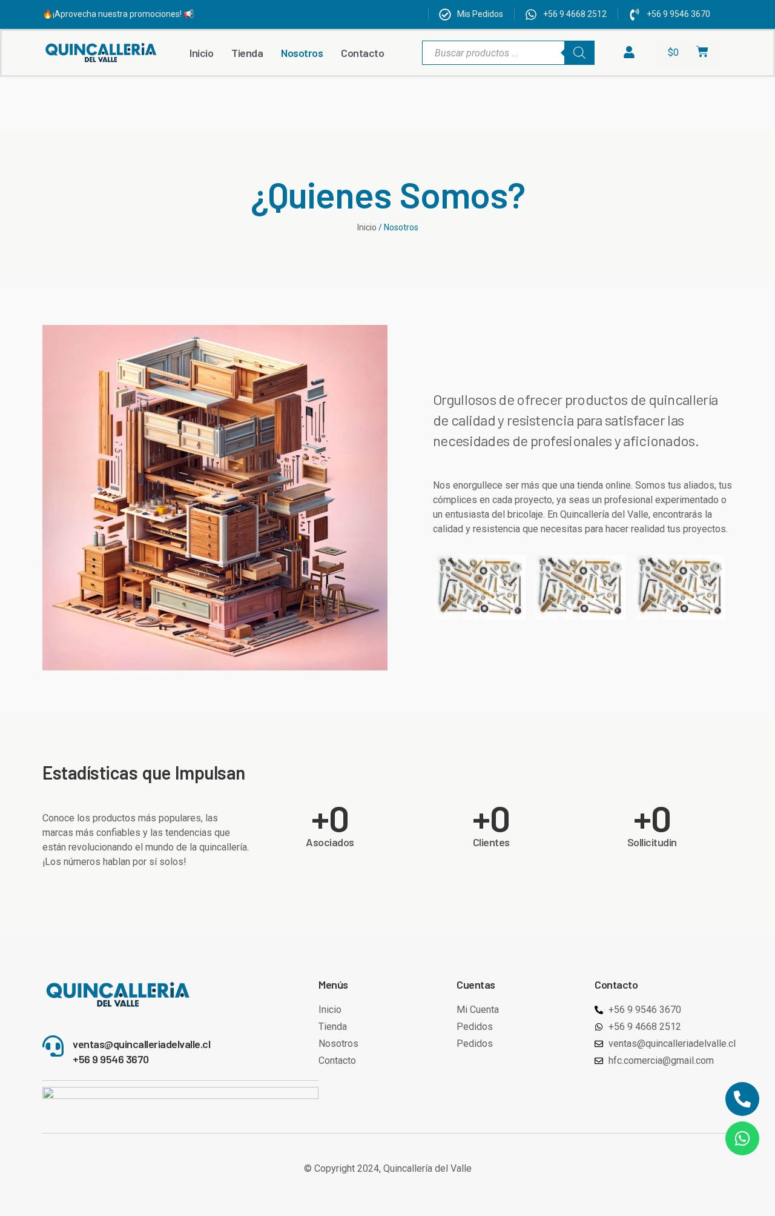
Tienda (247, 52)
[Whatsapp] (742, 1138)
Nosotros (302, 52)
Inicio (201, 52)
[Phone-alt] (742, 1099)
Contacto (362, 52)
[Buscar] (579, 53)
